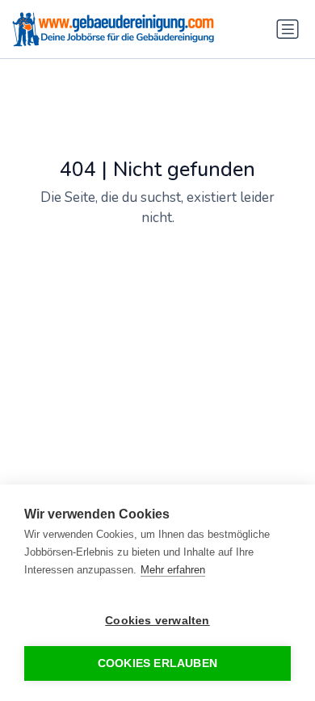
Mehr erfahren (173, 570)
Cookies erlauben (157, 663)
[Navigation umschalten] (287, 29)
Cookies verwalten (157, 621)
